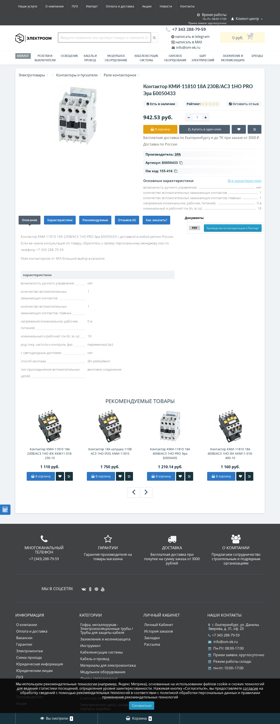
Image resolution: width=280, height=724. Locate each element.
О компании (54, 6)
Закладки (152, 637)
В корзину (43, 476)
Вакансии (24, 637)
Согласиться (141, 705)
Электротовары (32, 75)
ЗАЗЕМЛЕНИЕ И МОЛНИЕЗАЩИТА (233, 58)
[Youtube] (101, 587)
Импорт (92, 6)
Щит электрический (202, 58)
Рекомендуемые (95, 220)
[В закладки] (60, 476)
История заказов (158, 631)
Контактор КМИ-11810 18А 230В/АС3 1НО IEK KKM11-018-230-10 (49, 453)
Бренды (257, 56)
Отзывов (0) (127, 220)
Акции (147, 6)
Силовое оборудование (175, 58)
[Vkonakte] (82, 587)
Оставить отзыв (246, 104)
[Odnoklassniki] (89, 587)
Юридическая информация (39, 664)
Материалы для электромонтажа (108, 665)
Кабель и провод (90, 58)
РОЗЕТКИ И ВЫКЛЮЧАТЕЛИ (45, 58)
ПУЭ (75, 6)
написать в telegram (192, 36)
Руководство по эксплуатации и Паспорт (233, 228)
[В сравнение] (69, 476)
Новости (166, 6)
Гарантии (24, 644)
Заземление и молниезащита (105, 639)
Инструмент (90, 645)
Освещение (69, 56)
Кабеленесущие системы (146, 58)
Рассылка (152, 644)
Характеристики (59, 220)
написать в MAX (188, 42)
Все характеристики (244, 181)
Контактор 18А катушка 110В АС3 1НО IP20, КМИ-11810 (110, 451)
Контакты (187, 6)
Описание (29, 220)
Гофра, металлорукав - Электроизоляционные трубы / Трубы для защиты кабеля (106, 628)
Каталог (23, 56)
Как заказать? (156, 220)
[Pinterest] (95, 587)
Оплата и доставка (120, 6)
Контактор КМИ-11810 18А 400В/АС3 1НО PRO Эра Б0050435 (170, 453)
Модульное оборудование (116, 58)
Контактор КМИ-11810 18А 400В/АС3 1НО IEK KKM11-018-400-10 (230, 453)
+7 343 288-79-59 (226, 635)
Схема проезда (29, 657)
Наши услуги (27, 6)
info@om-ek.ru (187, 47)
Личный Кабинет (158, 624)
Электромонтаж (29, 651)
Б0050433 (170, 162)
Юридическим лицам (34, 670)
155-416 (166, 171)
